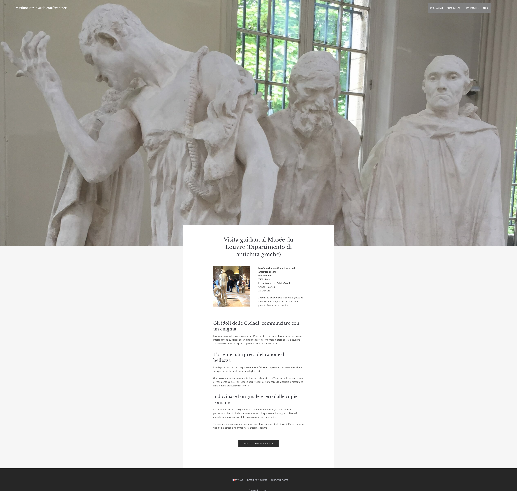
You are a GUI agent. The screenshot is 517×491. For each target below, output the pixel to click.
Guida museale (436, 8)
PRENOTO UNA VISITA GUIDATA (258, 443)
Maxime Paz (471, 8)
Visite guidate (453, 8)
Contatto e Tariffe (279, 480)
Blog (485, 8)
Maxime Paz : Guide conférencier (41, 8)
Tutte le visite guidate (257, 480)
